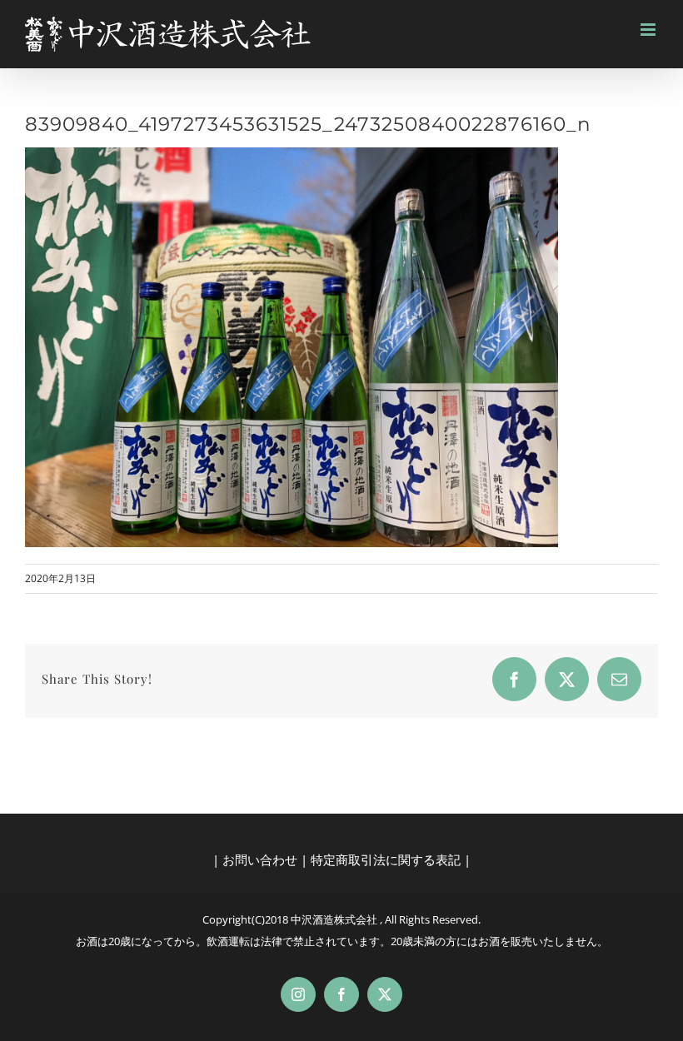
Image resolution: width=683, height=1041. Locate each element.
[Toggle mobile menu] (649, 29)
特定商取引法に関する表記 (386, 859)
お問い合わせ (259, 859)
